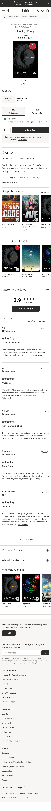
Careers (5, 753)
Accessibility (7, 780)
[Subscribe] (45, 652)
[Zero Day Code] (11, 208)
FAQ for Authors (8, 697)
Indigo (10, 793)
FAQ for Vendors (9, 702)
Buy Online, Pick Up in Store (13, 741)
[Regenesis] (31, 588)
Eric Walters (25, 35)
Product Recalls (8, 775)
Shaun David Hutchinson (27, 277)
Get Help (6, 684)
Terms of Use (23, 797)
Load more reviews (25, 539)
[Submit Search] (5, 16)
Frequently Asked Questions (14, 675)
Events (5, 714)
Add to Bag (30, 130)
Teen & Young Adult (24, 24)
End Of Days (44, 192)
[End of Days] (11, 258)
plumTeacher (7, 723)
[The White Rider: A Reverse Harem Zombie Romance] (30, 208)
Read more (23, 524)
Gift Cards (6, 736)
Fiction (36, 24)
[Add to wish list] (17, 220)
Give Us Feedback (9, 693)
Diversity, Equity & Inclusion (13, 766)
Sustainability (7, 771)
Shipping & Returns (10, 679)
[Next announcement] (48, 3)
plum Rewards (8, 718)
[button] (3, 10)
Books (13, 24)
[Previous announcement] (3, 3)
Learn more (22, 140)
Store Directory (8, 727)
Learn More (9, 633)
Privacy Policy (33, 793)
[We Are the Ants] (31, 258)
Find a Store (7, 688)
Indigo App (6, 732)
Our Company (8, 757)
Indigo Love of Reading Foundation (16, 762)
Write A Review (25, 308)
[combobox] (27, 16)
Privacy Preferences (9, 797)
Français (19, 788)
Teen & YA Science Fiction (25, 27)
